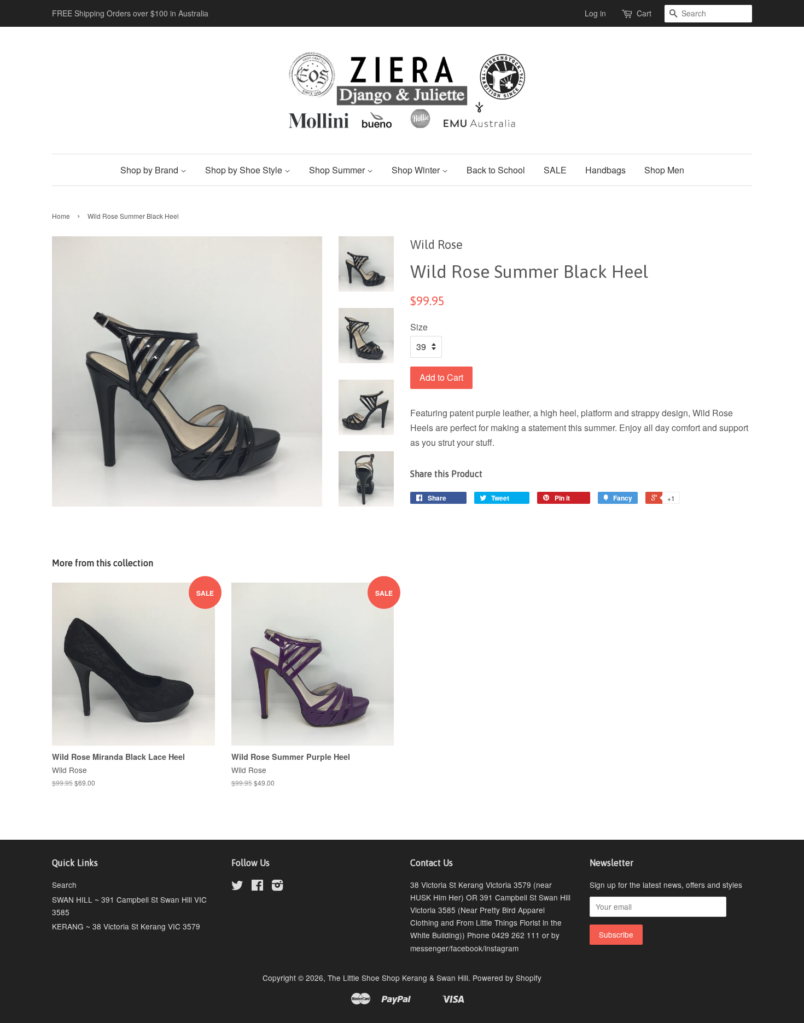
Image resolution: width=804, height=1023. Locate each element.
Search (64, 884)
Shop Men (664, 170)
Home (61, 215)
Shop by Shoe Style (244, 170)
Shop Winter (417, 170)
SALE (555, 170)
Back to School (496, 170)
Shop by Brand (150, 170)
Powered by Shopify (507, 977)
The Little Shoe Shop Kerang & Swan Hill (398, 977)
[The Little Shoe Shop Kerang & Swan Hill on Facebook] (257, 886)
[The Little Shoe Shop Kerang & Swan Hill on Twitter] (237, 886)
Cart (644, 13)
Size (419, 327)
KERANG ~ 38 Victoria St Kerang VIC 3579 (126, 926)
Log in (595, 13)
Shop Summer (338, 170)
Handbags (605, 170)
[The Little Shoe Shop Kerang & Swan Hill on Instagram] (277, 886)
